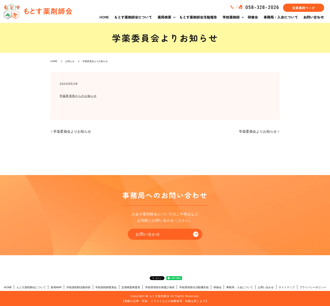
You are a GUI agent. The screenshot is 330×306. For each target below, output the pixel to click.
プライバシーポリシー (312, 287)
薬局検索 (164, 17)
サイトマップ (287, 287)
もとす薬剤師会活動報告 (198, 17)
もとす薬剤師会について (133, 17)
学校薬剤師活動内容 (78, 287)
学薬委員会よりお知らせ (72, 131)
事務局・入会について (281, 17)
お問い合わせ (313, 17)
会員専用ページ (303, 7)
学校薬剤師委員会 (106, 287)
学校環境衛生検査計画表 (160, 287)
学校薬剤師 (231, 17)
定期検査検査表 (130, 287)
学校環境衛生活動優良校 (194, 287)
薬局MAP (56, 287)
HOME (104, 17)
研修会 (253, 17)
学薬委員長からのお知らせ (78, 96)
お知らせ (69, 61)
